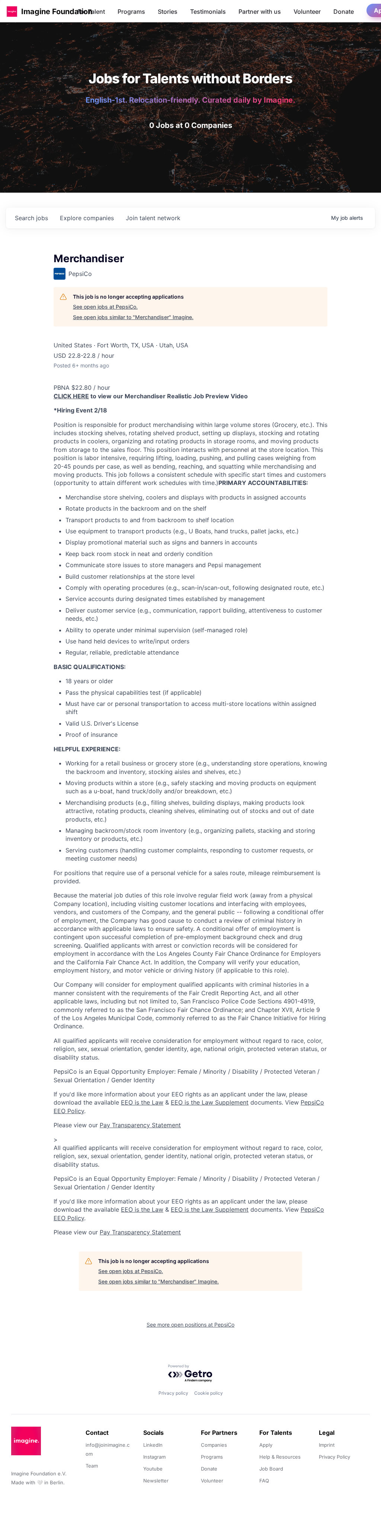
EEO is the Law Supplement (210, 1102)
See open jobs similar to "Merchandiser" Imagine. (133, 317)
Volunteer (307, 11)
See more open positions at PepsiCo (190, 1324)
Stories (167, 11)
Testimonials (208, 11)
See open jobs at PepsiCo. (105, 306)
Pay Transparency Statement (140, 1125)
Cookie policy (208, 1393)
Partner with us (259, 11)
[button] (11, 11)
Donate (343, 11)
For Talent (91, 11)
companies (87, 218)
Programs (131, 11)
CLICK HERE (71, 396)
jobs (31, 218)
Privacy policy (173, 1393)
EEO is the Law (142, 1102)
